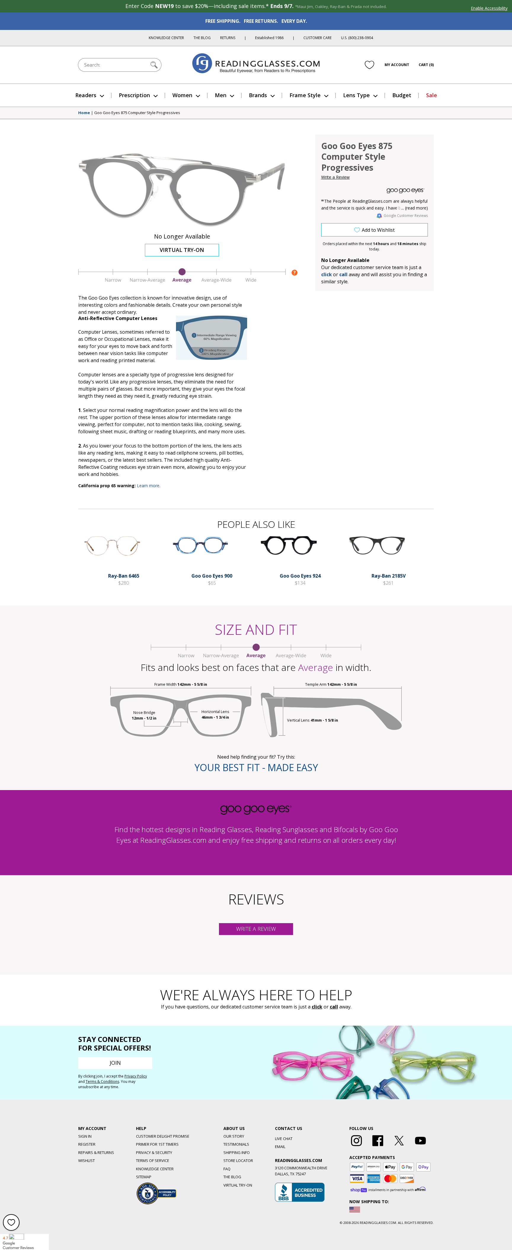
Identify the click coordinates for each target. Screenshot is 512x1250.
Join (115, 1062)
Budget (401, 95)
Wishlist (86, 1160)
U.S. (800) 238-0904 (357, 37)
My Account (397, 64)
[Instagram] (356, 1146)
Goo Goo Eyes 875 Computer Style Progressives (137, 113)
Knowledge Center (166, 37)
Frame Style (305, 95)
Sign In (85, 1136)
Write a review (256, 928)
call (343, 274)
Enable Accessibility (489, 8)
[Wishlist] (369, 65)
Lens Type (356, 95)
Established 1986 (269, 37)
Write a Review (335, 177)
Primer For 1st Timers (157, 1144)
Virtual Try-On (182, 249)
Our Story (233, 1136)
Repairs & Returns (96, 1152)
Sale (431, 95)
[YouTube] (420, 1146)
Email (280, 1146)
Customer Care (317, 37)
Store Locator (238, 1160)
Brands (258, 95)
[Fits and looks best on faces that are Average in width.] (182, 281)
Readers (85, 95)
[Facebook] (378, 1146)
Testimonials (236, 1144)
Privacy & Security (154, 1152)
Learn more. (148, 485)
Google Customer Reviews (406, 215)
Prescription (134, 95)
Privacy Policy (135, 1076)
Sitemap (143, 1176)
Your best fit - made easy (256, 767)
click (317, 1006)
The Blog (202, 37)
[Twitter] (399, 1146)
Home (84, 113)
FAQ (227, 1168)
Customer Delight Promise (162, 1136)
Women (182, 95)
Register (86, 1144)
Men (220, 95)
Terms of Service (152, 1160)
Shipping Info (236, 1152)
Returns (227, 37)
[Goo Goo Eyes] (405, 190)
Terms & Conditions (102, 1081)
